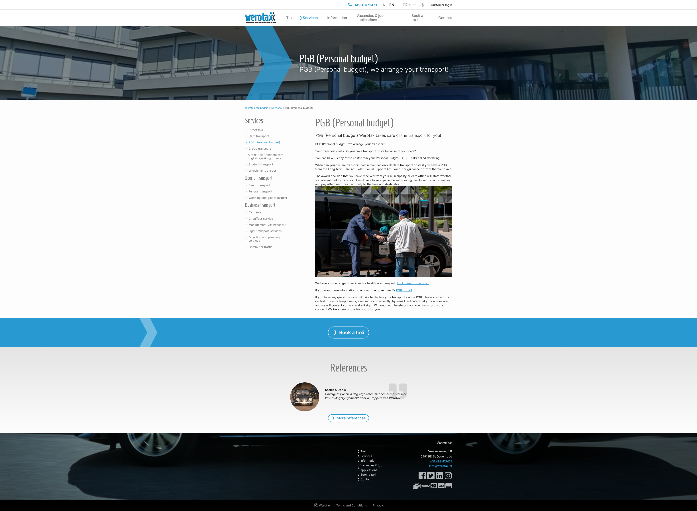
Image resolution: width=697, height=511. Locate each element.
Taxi (289, 18)
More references (351, 418)
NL (385, 5)
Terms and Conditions (351, 505)
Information (337, 18)
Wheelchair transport (263, 170)
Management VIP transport (267, 224)
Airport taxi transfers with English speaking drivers (265, 156)
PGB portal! (404, 290)
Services (310, 18)
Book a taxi (417, 18)
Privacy (378, 505)
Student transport (261, 164)
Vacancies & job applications (370, 18)
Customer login (441, 5)
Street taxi (256, 130)
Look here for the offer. (413, 283)
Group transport (260, 148)
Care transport (259, 136)
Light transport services (265, 231)
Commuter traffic (260, 247)
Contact (445, 18)
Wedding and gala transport (268, 197)
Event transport (259, 185)
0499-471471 (365, 5)
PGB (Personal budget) (264, 142)
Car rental (255, 212)
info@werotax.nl (440, 465)
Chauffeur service (261, 218)
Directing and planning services (264, 239)
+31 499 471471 (441, 461)
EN (391, 5)
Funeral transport (260, 191)
